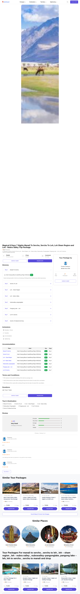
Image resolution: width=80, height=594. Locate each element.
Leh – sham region (23, 251)
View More (6, 471)
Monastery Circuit (68, 545)
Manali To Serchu (7, 351)
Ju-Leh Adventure (49, 545)
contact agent (15, 260)
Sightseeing (53, 1)
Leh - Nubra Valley (7, 360)
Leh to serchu (62, 251)
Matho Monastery (30, 545)
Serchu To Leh (6, 354)
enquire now (40, 260)
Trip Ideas (42, 1)
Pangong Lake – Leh (7, 366)
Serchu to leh (15, 251)
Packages (22, 1)
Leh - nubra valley (33, 251)
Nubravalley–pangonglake (43, 251)
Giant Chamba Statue (11, 545)
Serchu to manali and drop (9, 252)
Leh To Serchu (6, 370)
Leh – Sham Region (7, 357)
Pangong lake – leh (54, 251)
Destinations (32, 1)
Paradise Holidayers (65, 266)
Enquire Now (11, 508)
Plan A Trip (74, 1)
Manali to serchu (8, 251)
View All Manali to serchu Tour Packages (40, 514)
